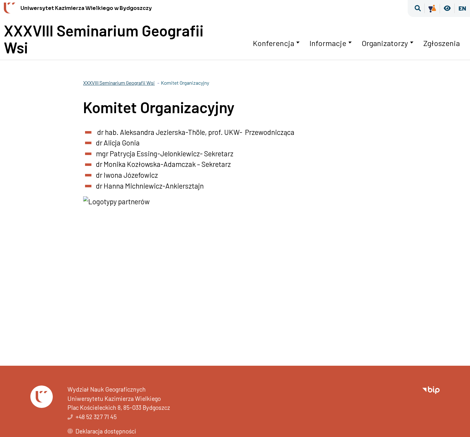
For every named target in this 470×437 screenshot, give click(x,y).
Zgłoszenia (441, 43)
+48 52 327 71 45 (96, 416)
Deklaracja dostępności (105, 431)
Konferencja (273, 43)
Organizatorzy (385, 43)
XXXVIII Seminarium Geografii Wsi (104, 39)
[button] (418, 8)
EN (462, 8)
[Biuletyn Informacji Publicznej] (431, 389)
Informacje (327, 43)
